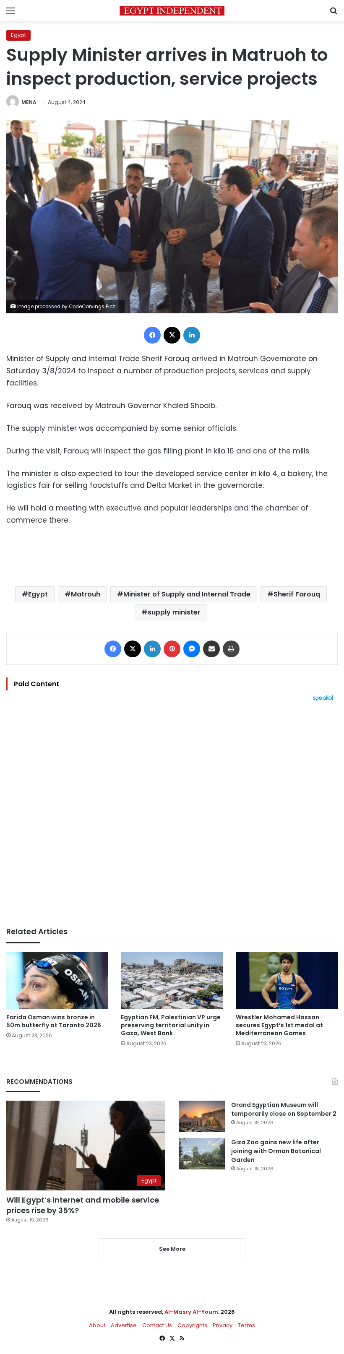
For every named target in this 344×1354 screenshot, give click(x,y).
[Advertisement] (172, 814)
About (97, 1325)
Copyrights (192, 1325)
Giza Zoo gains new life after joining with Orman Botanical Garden (276, 1151)
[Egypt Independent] (172, 11)
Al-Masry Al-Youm (191, 1312)
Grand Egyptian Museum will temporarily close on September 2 (283, 1109)
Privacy (222, 1325)
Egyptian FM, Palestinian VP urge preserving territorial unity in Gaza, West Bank (171, 1025)
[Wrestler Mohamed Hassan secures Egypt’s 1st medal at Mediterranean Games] (287, 980)
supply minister (174, 612)
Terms (246, 1325)
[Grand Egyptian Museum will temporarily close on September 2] (202, 1116)
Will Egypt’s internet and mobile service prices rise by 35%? (82, 1205)
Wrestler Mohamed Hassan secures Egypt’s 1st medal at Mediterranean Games (279, 1025)
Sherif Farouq (297, 594)
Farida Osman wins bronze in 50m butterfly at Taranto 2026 (53, 1021)
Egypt (18, 35)
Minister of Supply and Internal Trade (186, 594)
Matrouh (85, 594)
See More (172, 1249)
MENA (28, 102)
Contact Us (157, 1325)
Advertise (124, 1325)
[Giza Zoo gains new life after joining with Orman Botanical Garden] (202, 1153)
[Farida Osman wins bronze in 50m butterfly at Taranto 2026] (57, 980)
